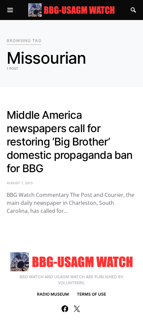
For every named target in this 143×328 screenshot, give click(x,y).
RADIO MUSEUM (53, 294)
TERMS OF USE (91, 294)
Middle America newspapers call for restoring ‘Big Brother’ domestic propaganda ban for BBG (70, 141)
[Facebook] (65, 308)
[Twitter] (76, 308)
